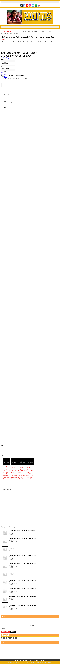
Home (3, 31)
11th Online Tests (11, 31)
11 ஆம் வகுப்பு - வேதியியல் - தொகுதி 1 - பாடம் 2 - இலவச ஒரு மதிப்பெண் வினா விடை (21, 473)
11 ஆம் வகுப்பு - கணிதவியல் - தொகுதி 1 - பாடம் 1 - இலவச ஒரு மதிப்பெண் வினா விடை (29, 473)
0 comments (3, 39)
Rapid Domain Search (47, 662)
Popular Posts (5, 631)
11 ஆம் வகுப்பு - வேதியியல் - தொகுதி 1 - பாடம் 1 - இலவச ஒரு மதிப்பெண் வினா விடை (6, 473)
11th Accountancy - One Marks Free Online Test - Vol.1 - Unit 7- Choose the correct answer (29, 37)
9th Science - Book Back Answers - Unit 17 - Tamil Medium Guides (22, 596)
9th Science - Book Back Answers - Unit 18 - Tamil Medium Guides (22, 588)
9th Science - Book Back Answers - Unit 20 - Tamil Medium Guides (22, 572)
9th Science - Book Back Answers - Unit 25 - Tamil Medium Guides (22, 530)
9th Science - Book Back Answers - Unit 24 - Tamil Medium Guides (22, 538)
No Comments (11, 534)
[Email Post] (2, 445)
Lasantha (28, 662)
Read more (15, 533)
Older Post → (56, 483)
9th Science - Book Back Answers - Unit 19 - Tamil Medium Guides (22, 580)
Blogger (32, 625)
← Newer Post (4, 483)
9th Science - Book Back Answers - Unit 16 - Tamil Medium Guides (22, 605)
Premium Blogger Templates (36, 662)
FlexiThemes (14, 662)
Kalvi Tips (29, 660)
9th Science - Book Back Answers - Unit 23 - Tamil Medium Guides (22, 547)
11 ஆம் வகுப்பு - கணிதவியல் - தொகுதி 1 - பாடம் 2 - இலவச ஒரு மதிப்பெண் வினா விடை (14, 473)
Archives (13, 631)
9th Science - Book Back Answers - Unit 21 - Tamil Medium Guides (22, 563)
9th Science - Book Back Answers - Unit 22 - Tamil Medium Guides (22, 555)
